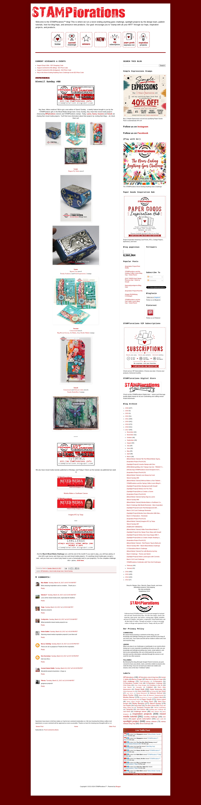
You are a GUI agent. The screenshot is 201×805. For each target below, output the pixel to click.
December (130, 432)
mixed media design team (56, 571)
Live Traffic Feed (142, 730)
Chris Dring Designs (140, 685)
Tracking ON (149, 774)
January (129, 568)
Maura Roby (142, 695)
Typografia (129, 709)
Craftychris (45, 619)
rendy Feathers (66, 273)
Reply (43, 588)
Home (76, 726)
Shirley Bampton (138, 703)
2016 (127, 571)
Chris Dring (127, 685)
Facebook (142, 133)
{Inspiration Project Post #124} (136, 494)
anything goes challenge (156, 709)
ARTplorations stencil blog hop (148, 677)
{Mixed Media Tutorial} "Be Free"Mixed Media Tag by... (144, 459)
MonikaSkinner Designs (146, 697)
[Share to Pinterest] (78, 568)
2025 (127, 411)
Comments (152, 280)
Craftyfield (149, 687)
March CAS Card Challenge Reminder (139, 510)
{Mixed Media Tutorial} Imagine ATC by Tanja (141, 521)
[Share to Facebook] (76, 568)
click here (80, 560)
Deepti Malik (139, 689)
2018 (127, 427)
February (130, 565)
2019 (127, 424)
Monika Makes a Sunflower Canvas (76, 493)
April (128, 454)
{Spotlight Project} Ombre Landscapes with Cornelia (143, 556)
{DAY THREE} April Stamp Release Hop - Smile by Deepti (133, 280)
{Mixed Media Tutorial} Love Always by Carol (141, 475)
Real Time (142, 774)
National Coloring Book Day (131, 699)
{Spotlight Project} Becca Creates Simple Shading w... (143, 537)
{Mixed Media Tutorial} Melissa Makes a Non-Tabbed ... (144, 480)
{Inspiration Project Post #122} (136, 540)
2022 (127, 416)
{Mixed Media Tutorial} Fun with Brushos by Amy (142, 551)
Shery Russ (148, 701)
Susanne (101, 114)
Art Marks (73, 333)
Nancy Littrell (158, 697)
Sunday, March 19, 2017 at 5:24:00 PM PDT (69, 668)
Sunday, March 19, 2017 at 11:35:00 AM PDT (59, 607)
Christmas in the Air (155, 685)
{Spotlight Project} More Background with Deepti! (142, 486)
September (130, 440)
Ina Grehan (152, 691)
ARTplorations (50, 114)
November (130, 435)
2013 (127, 580)
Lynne (89, 114)
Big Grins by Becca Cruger (154, 679)
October (129, 437)
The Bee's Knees (150, 705)
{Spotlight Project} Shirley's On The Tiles (139, 489)
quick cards (159, 719)
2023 (127, 413)
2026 (127, 408)
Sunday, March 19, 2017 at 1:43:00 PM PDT (64, 631)
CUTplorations (157, 681)
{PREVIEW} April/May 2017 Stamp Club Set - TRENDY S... (145, 467)
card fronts (126, 711)
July (128, 445)
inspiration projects (142, 714)
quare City (74, 271)
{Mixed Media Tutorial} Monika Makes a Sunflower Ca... (144, 502)
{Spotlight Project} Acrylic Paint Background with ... (142, 508)
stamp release (151, 721)
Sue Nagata (127, 705)
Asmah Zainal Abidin (48, 668)
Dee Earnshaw (46, 656)
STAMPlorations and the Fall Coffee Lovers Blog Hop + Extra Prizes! (132, 301)
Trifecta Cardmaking (160, 707)
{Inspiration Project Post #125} (136, 472)
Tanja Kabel (138, 705)
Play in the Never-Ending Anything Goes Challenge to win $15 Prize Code (60, 72)
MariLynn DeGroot (156, 693)
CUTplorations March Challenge (137, 548)
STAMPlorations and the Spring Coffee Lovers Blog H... (144, 483)
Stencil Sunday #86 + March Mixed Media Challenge (143, 546)
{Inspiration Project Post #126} (136, 461)
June (128, 448)
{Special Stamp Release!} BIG (132, 743)
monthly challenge (151, 717)
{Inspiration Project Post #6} (133, 291)
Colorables (139, 687)
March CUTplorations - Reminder (137, 516)
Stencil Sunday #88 (133, 499)
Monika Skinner (129, 697)
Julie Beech (130, 693)
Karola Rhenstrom (141, 693)
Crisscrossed (73, 330)
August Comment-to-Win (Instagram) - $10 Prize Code (54, 70)
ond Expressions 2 (81, 273)
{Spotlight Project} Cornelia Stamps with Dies (141, 464)
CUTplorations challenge (154, 683)
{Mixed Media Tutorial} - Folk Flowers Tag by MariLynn (144, 543)
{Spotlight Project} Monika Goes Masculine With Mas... (144, 513)
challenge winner (140, 711)
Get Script (135, 774)
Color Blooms (127, 687)
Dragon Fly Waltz (73, 171)
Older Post (112, 726)
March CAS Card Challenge (135, 559)
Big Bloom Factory (63, 333)
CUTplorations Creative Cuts (132, 683)
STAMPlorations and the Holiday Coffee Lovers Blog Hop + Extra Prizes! (133, 273)
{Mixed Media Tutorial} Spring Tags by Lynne (141, 497)
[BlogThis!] (71, 568)
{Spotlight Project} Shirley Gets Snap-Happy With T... (143, 535)
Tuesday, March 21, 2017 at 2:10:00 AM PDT (60, 680)
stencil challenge (144, 723)
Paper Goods (146, 699)
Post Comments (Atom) (51, 730)
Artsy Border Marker (83, 333)
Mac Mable (44, 582)
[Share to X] (74, 568)
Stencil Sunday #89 (133, 478)
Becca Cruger (137, 679)
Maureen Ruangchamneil (156, 695)
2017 (127, 430)
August (129, 443)
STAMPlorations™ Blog (154, 754)
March (129, 456)
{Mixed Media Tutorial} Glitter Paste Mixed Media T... (143, 529)
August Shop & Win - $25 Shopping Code (50, 65)
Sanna (94, 114)
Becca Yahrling (46, 644)
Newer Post (39, 726)
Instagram (142, 126)
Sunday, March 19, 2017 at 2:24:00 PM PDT (65, 644)
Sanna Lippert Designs (133, 701)
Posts (151, 277)
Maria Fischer (128, 695)
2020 (127, 421)
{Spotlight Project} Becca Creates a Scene (140, 491)
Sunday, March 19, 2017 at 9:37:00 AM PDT (62, 582)
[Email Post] (65, 568)
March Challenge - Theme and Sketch (139, 554)
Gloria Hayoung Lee (129, 691)
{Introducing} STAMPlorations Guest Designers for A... (143, 470)
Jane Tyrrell (162, 691)
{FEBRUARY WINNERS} (134, 527)
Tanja (42, 607)
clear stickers (155, 711)
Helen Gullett (45, 631)
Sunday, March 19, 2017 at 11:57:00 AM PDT (63, 619)
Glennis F (44, 595)
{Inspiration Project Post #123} (136, 519)
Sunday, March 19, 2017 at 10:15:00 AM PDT (62, 595)
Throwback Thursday (143, 707)
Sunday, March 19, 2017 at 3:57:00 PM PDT (65, 656)
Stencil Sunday (68, 571)
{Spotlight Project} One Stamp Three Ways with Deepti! (144, 532)
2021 (127, 419)
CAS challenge (129, 681)
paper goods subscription (141, 719)
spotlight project (131, 721)
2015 (127, 574)
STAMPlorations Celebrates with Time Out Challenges (144, 562)
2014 (127, 577)
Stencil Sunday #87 (133, 524)
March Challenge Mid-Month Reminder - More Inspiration (145, 505)
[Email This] (69, 568)
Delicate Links (78, 390)
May (128, 451)
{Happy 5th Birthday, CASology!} (131, 295)
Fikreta (43, 680)
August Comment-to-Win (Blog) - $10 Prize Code (52, 68)
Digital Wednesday (156, 689)
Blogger (118, 786)
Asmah (109, 114)
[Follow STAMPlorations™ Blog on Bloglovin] (153, 298)
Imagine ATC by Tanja (75, 515)
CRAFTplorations (144, 681)
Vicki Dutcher (141, 709)
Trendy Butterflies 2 (73, 392)
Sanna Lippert (161, 699)
